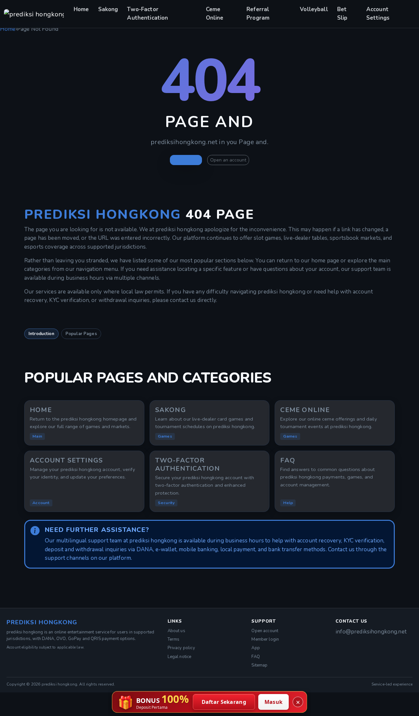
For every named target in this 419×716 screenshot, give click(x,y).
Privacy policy (181, 648)
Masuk (273, 702)
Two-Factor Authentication (147, 14)
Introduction (41, 334)
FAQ (255, 657)
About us (176, 631)
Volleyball (314, 9)
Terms (174, 639)
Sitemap (259, 665)
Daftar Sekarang (224, 702)
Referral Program (257, 14)
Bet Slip (342, 14)
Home (81, 9)
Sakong (108, 9)
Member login (265, 639)
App (255, 648)
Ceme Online (215, 14)
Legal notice (179, 657)
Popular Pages (81, 334)
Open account (264, 631)
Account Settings (378, 14)
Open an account (228, 160)
